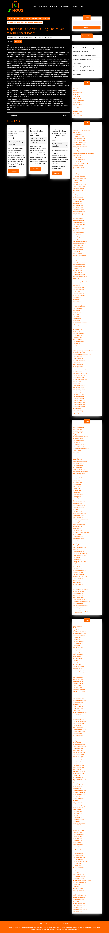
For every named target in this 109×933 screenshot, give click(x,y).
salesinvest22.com (78, 819)
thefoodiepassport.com (79, 574)
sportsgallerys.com (78, 247)
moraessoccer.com (78, 507)
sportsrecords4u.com (79, 752)
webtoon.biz (76, 230)
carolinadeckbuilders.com (80, 475)
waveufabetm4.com (78, 767)
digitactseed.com (78, 708)
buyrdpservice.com (78, 190)
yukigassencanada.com (79, 721)
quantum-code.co (78, 807)
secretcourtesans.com (79, 631)
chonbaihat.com (77, 530)
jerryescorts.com (78, 257)
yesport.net (76, 192)
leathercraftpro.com (78, 339)
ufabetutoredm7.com (79, 404)
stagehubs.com (77, 626)
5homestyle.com (77, 612)
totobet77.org (76, 383)
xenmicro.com (77, 664)
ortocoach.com (77, 347)
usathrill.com (76, 851)
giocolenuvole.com (78, 677)
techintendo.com (77, 696)
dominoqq (43, 927)
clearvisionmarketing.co (79, 806)
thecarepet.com (77, 134)
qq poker (33, 929)
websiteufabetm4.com (79, 771)
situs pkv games (77, 115)
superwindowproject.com (80, 576)
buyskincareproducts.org (80, 599)
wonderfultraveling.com (79, 513)
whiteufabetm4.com (78, 773)
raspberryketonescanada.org (81, 848)
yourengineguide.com (79, 857)
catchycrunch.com (78, 647)
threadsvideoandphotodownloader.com (84, 153)
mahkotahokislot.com (79, 274)
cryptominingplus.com (79, 211)
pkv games (76, 110)
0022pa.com (76, 488)
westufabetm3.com (78, 410)
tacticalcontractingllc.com (80, 373)
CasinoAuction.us (78, 567)
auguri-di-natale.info (78, 440)
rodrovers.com (77, 716)
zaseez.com (76, 645)
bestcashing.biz (77, 521)
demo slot (76, 113)
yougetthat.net (77, 195)
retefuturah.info (77, 788)
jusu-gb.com (76, 132)
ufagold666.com (77, 832)
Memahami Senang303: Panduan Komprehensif (86, 67)
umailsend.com (77, 180)
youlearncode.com (78, 683)
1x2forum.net (76, 628)
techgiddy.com (77, 155)
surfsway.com (77, 704)
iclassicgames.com (78, 203)
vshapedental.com (78, 853)
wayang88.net (77, 769)
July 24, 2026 (58, 143)
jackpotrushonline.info (79, 159)
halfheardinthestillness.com (80, 553)
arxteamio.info (77, 318)
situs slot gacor (78, 6)
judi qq (75, 90)
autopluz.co (76, 452)
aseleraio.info (76, 312)
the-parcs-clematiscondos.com (81, 130)
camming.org (76, 637)
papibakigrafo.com (78, 578)
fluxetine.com (77, 559)
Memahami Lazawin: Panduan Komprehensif (85, 55)
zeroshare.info (77, 490)
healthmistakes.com (78, 293)
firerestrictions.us (78, 523)
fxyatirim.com (77, 685)
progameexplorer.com (79, 894)
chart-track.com (77, 511)
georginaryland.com (78, 544)
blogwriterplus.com (78, 136)
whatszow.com (77, 693)
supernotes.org (77, 303)
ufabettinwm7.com (78, 393)
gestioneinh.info (77, 815)
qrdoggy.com (76, 285)
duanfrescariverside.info (79, 779)
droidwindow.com (78, 829)
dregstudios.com (77, 503)
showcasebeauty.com (79, 469)
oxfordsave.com (77, 201)
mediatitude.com (77, 459)
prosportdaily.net (77, 817)
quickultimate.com (78, 356)
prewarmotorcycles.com (80, 461)
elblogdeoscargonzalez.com (81, 532)
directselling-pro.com (79, 897)
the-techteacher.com (79, 871)
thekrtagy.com (77, 863)
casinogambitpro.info (79, 140)
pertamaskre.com (78, 152)
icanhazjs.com (77, 580)
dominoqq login (26, 927)
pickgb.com (76, 291)
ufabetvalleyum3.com (79, 406)
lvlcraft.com (76, 710)
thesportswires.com (78, 232)
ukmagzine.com (77, 173)
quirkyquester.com (78, 358)
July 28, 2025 (15, 141)
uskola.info (76, 800)
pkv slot (75, 88)
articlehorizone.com (78, 723)
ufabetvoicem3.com (78, 765)
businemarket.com (78, 218)
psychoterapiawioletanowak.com (82, 354)
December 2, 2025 (37, 139)
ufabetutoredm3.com (79, 402)
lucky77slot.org (77, 270)
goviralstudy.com (78, 584)
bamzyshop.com (78, 840)
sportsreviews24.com (79, 266)
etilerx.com (76, 781)
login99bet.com (77, 630)
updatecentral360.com (79, 306)
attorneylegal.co (77, 259)
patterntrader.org (77, 297)
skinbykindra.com (78, 888)
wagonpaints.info (77, 802)
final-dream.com (77, 811)
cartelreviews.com (78, 702)
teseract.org (76, 821)
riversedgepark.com (78, 643)
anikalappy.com (77, 775)
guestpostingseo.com (79, 138)
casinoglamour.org (78, 607)
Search (87, 17)
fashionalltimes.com (78, 874)
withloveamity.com (78, 681)
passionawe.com (78, 349)
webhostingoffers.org (79, 691)
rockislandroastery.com (79, 895)
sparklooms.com (78, 371)
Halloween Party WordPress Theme (50, 923)
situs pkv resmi (77, 111)
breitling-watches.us (78, 446)
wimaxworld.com (78, 517)
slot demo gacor (77, 104)
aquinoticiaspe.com (78, 213)
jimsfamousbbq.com (78, 427)
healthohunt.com (77, 786)
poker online (60, 929)
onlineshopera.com (78, 666)
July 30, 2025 (13, 37)
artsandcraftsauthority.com (80, 909)
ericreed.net (76, 557)
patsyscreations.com (79, 653)
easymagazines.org (78, 333)
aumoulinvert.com (78, 572)
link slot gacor (77, 98)
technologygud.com (78, 287)
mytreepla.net (77, 742)
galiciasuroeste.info (78, 500)
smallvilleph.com (77, 498)
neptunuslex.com (78, 438)
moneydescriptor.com (79, 222)
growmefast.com (78, 272)
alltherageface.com (78, 890)
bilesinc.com (76, 492)
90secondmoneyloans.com (80, 712)
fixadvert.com (77, 450)
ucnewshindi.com (78, 161)
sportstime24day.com (79, 238)
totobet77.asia (77, 381)
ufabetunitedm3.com (78, 396)
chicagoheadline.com (79, 635)
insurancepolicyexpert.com (80, 471)
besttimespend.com (78, 328)
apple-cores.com (78, 588)
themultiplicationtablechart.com (81, 605)
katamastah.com (78, 308)
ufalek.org (76, 278)
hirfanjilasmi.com (78, 335)
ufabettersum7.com (78, 391)
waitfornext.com (77, 804)
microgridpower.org (78, 341)
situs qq (67, 929)
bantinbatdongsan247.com (80, 146)
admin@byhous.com (27, 37)
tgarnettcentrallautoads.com (81, 448)
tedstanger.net (77, 796)
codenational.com (78, 892)
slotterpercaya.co (78, 364)
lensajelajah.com (77, 658)
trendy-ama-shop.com (79, 823)
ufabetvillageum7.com (79, 763)
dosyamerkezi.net (78, 465)
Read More (15, 171)
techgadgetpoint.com (79, 262)
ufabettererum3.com (78, 387)
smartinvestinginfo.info (79, 790)
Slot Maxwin (65, 6)
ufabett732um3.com (78, 798)
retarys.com (76, 182)
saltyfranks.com (77, 482)
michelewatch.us (78, 442)
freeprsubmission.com (79, 830)
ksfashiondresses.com (79, 295)
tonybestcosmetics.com (80, 882)
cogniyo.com (76, 331)
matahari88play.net (78, 220)
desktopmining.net (78, 593)
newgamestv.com (78, 245)
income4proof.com (78, 654)
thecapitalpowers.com (79, 375)
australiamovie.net (78, 431)
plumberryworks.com (79, 352)
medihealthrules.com (79, 850)
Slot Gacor (43, 6)
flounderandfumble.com (79, 784)
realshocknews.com (78, 289)
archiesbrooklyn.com (79, 524)
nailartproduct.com (78, 706)
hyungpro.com (77, 234)
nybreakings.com (78, 859)
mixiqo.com (76, 343)
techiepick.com (77, 838)
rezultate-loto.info (78, 748)
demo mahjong (77, 102)
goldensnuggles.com (79, 186)
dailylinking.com (77, 674)
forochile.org (76, 509)
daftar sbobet (76, 96)
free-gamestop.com (78, 169)
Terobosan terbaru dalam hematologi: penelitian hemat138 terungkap (16, 133)
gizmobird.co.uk (77, 433)
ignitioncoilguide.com (79, 903)
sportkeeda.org (77, 326)
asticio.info (76, 314)
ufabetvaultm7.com (78, 762)
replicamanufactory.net (79, 746)
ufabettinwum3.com (78, 394)
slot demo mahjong (78, 100)
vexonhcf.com (77, 456)
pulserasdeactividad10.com (80, 589)
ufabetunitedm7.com (78, 398)
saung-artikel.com (78, 205)
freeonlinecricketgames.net (80, 519)
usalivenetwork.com (78, 157)
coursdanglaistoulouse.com (80, 436)
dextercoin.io (76, 609)
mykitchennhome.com (79, 570)
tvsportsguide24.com (79, 264)
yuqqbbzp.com (77, 725)
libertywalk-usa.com (78, 429)
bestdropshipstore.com (79, 700)
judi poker (76, 94)
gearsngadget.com (78, 735)
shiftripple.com (77, 362)
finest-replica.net (77, 813)
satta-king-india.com (78, 719)
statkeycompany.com (79, 473)
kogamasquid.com (78, 603)
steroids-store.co (78, 536)
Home (34, 6)
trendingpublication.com (79, 385)
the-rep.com (76, 480)
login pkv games (77, 92)
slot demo (76, 106)
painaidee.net (76, 226)
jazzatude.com (77, 486)
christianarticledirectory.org (80, 611)
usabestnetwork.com (79, 176)
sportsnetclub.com (78, 197)
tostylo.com (76, 194)
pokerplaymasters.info (79, 142)
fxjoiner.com (76, 886)
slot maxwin (76, 927)
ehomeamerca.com (78, 695)
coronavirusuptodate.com (80, 729)
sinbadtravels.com (78, 171)
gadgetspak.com (77, 733)
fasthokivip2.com (78, 207)
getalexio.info (76, 320)
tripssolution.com (78, 718)
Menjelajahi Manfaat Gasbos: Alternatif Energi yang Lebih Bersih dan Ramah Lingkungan (59, 134)
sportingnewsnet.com (79, 236)
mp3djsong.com (77, 435)
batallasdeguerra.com (79, 501)
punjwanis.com (77, 129)
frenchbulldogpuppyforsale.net (81, 601)
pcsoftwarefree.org (78, 672)
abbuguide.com (77, 687)
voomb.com (76, 261)
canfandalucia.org (78, 855)
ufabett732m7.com (78, 825)
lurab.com (76, 901)
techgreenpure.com (78, 698)
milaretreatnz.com (78, 494)
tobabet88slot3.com (78, 377)
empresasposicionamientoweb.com (83, 880)
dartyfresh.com (77, 668)
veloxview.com (77, 408)
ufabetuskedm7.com (79, 400)
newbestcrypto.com (78, 199)
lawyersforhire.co (78, 217)
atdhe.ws (75, 549)
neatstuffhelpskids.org (79, 505)
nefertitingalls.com (78, 651)
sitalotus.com (77, 301)
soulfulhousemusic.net (79, 370)
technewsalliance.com (79, 792)
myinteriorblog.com (78, 834)
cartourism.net (77, 586)
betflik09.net (76, 660)
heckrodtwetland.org (78, 551)
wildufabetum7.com (78, 414)
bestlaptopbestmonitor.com (80, 542)
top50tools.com (77, 479)
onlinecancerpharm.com (80, 276)
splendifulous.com (78, 750)
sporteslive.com (77, 240)
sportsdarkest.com (78, 228)
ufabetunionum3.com (79, 758)
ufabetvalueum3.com (79, 760)
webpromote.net (77, 534)
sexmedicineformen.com (80, 360)
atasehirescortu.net (78, 253)
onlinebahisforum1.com (79, 633)
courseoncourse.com (79, 144)
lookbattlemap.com (78, 188)
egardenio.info (77, 316)
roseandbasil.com (78, 546)
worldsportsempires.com (80, 305)
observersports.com (78, 209)
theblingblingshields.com (80, 241)
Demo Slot (53, 6)
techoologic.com (77, 846)
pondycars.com (77, 842)
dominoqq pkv (17, 927)
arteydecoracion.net (78, 538)
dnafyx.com (76, 675)
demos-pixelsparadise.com (80, 458)
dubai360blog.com (78, 268)
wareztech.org (77, 174)
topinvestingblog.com (79, 477)
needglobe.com (77, 345)
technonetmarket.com (79, 794)
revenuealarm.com (78, 899)
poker (10, 927)
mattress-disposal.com (79, 280)
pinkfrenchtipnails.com (79, 243)
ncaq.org (75, 662)
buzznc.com (76, 884)
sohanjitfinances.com (79, 368)
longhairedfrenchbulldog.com (81, 215)
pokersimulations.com (79, 744)
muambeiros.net (77, 526)
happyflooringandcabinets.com (81, 282)
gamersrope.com (78, 165)
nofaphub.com (77, 649)
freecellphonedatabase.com (80, 163)
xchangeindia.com (78, 865)
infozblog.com (77, 528)
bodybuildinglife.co (78, 283)
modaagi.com (77, 496)
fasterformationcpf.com (79, 184)
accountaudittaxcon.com (80, 322)
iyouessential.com (78, 679)
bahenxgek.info (77, 150)
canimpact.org (77, 582)
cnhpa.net (76, 299)
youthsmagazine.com (79, 224)
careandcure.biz (77, 329)
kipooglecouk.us (77, 568)
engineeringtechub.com (79, 255)
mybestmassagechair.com (80, 555)
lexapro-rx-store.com (79, 597)
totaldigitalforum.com (79, 876)
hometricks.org (77, 337)
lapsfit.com (76, 739)
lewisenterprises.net (78, 670)
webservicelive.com (78, 911)
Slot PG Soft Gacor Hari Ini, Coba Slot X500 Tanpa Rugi (24, 18)
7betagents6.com (78, 727)
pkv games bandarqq (86, 927)
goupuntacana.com (78, 641)
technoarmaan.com (78, 878)
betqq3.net (76, 563)
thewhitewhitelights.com (79, 547)
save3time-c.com (78, 454)
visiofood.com (77, 827)
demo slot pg (76, 108)
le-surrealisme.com (78, 467)
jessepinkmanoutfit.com (79, 178)
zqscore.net (76, 310)
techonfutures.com (78, 844)
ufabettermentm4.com (79, 389)
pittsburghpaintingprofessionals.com (83, 350)
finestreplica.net (77, 783)
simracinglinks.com (78, 463)
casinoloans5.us (77, 565)
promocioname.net (78, 515)
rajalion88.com (77, 639)
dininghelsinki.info (78, 777)
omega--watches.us (78, 444)
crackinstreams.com (79, 731)
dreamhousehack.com (79, 869)
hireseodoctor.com (78, 737)
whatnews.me (77, 809)
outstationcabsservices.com (81, 861)
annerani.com (77, 484)
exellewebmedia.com (79, 167)
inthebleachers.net (78, 595)
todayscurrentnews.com (80, 379)
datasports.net (77, 251)
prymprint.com (77, 324)
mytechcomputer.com (79, 905)
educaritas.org (77, 656)
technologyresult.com (79, 689)
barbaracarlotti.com (78, 591)
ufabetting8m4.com (78, 756)
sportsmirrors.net (78, 249)
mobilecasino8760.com (79, 561)
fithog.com (76, 540)
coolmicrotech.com (78, 867)
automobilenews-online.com (81, 872)
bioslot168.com (77, 907)
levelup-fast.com (77, 741)
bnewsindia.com (77, 836)
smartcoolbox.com (78, 366)
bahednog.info (77, 148)
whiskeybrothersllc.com (79, 412)
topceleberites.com (78, 754)
